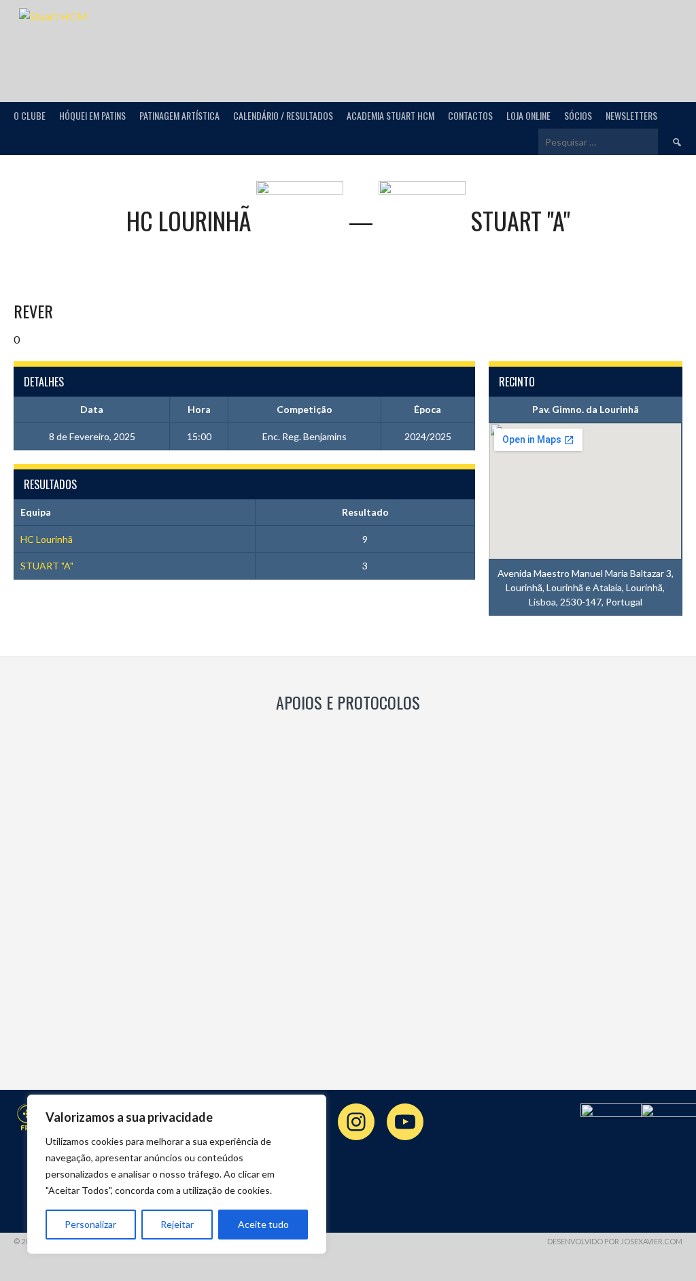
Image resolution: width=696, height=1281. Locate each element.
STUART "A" (46, 565)
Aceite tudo (263, 1224)
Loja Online (528, 115)
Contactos (470, 115)
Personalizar (90, 1224)
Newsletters (631, 115)
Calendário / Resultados (283, 115)
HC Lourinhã (46, 539)
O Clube (30, 115)
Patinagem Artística (179, 115)
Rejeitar (177, 1224)
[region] (176, 1174)
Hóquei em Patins (92, 115)
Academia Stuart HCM (390, 115)
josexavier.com (651, 1241)
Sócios (578, 115)
